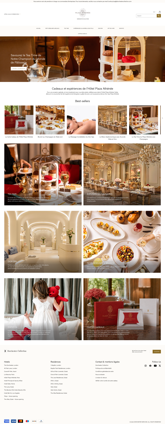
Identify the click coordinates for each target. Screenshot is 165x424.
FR (154, 12)
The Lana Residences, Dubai (59, 377)
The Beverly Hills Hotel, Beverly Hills (15, 390)
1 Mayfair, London (56, 365)
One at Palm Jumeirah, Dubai (59, 374)
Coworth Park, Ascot (10, 371)
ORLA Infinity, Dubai (57, 384)
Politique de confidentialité (103, 368)
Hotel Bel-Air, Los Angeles (12, 393)
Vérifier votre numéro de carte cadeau (106, 381)
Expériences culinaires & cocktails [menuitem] (83, 28)
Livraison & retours (101, 377)
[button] (80, 76)
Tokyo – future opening (11, 396)
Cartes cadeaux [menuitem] (82, 33)
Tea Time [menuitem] (66, 28)
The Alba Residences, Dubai (59, 393)
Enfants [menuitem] (121, 28)
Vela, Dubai (54, 387)
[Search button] (159, 15)
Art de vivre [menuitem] (111, 28)
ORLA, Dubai (54, 381)
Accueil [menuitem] (38, 28)
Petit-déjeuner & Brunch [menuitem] (52, 28)
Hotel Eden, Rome (9, 384)
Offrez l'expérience (18, 68)
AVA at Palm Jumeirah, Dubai (59, 371)
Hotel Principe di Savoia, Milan (13, 381)
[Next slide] (164, 58)
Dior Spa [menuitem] (100, 28)
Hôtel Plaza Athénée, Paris (11, 14)
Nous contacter (100, 374)
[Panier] (160, 12)
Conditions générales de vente (104, 371)
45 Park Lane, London (10, 368)
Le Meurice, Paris (9, 374)
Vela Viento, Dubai (56, 390)
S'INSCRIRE (156, 351)
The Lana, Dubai (9, 387)
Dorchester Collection (101, 365)
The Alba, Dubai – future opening (14, 399)
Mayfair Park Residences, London (60, 368)
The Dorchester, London (11, 365)
